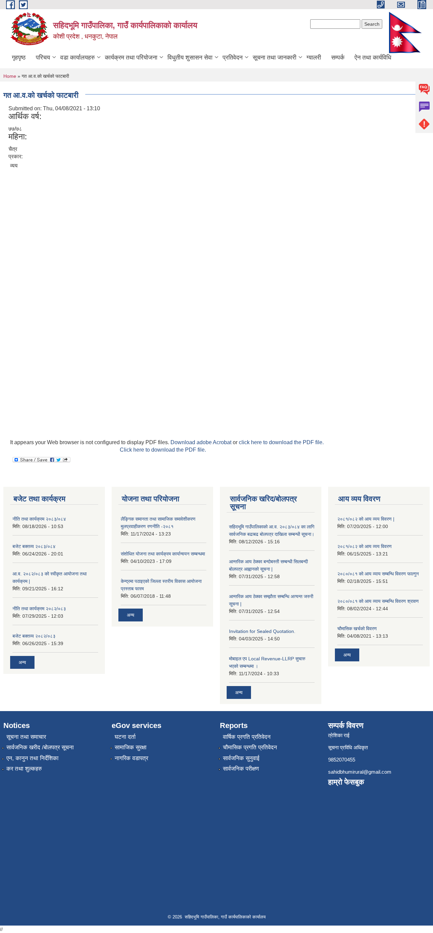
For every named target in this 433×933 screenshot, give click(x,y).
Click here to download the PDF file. (163, 450)
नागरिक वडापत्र (131, 758)
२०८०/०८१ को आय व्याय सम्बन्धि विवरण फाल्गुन (378, 573)
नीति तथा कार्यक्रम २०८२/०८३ (39, 608)
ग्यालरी (313, 57)
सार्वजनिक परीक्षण (241, 769)
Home (9, 76)
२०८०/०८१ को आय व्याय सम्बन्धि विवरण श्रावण (378, 601)
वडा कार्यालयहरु (77, 57)
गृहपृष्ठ (19, 57)
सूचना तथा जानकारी (274, 57)
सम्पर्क (337, 57)
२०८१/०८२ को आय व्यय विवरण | (365, 519)
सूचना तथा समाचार (26, 737)
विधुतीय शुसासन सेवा (189, 57)
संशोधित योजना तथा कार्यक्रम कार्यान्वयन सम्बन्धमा (163, 553)
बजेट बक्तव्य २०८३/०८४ (34, 546)
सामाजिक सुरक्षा (130, 747)
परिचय (43, 57)
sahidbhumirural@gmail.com (359, 772)
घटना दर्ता (125, 737)
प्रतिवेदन (233, 57)
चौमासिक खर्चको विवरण (357, 628)
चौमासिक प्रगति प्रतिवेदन (250, 747)
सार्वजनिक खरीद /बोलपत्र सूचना (40, 747)
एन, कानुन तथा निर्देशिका (32, 758)
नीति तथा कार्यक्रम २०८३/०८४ (39, 519)
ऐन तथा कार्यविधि (373, 57)
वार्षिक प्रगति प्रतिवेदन (247, 737)
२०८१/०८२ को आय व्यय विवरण (364, 546)
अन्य (22, 662)
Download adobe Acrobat (201, 442)
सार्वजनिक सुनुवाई (241, 758)
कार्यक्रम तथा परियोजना (131, 57)
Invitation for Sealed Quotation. (262, 631)
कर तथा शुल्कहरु (24, 769)
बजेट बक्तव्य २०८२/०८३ (34, 636)
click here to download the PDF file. (281, 442)
